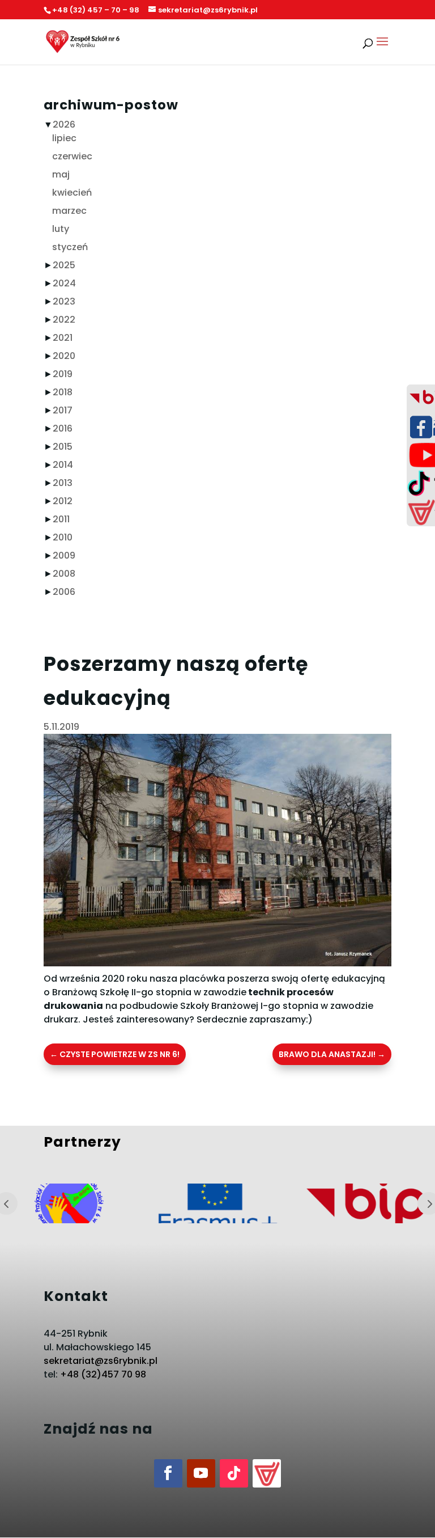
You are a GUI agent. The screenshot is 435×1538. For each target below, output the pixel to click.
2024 (64, 283)
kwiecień (72, 192)
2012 (62, 501)
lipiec (64, 138)
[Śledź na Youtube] (201, 1473)
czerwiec (72, 156)
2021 (62, 337)
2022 (64, 319)
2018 (62, 392)
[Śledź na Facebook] (168, 1473)
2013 (62, 482)
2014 (63, 464)
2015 (62, 446)
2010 (62, 537)
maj (61, 174)
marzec (69, 210)
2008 (64, 573)
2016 (62, 428)
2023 (64, 301)
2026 (64, 124)
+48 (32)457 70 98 (103, 1374)
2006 (64, 591)
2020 (64, 355)
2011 (61, 519)
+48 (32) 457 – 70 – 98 (95, 10)
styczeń (70, 246)
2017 (62, 410)
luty (60, 228)
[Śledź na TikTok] (234, 1473)
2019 (62, 374)
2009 (64, 555)
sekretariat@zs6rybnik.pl (100, 1360)
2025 (64, 265)
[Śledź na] (267, 1473)
